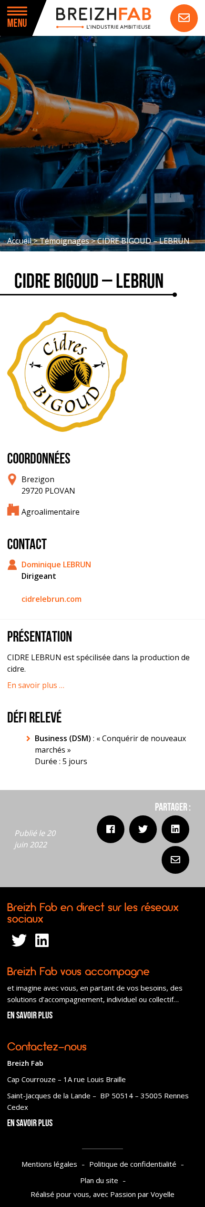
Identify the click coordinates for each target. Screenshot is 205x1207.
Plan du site (99, 1180)
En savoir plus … (35, 685)
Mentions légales (49, 1164)
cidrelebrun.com (51, 599)
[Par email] (175, 860)
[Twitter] (143, 829)
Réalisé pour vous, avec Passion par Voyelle (102, 1194)
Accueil (19, 241)
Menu (17, 24)
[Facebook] (110, 829)
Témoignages (64, 241)
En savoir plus (29, 1016)
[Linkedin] (175, 829)
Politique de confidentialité (132, 1164)
